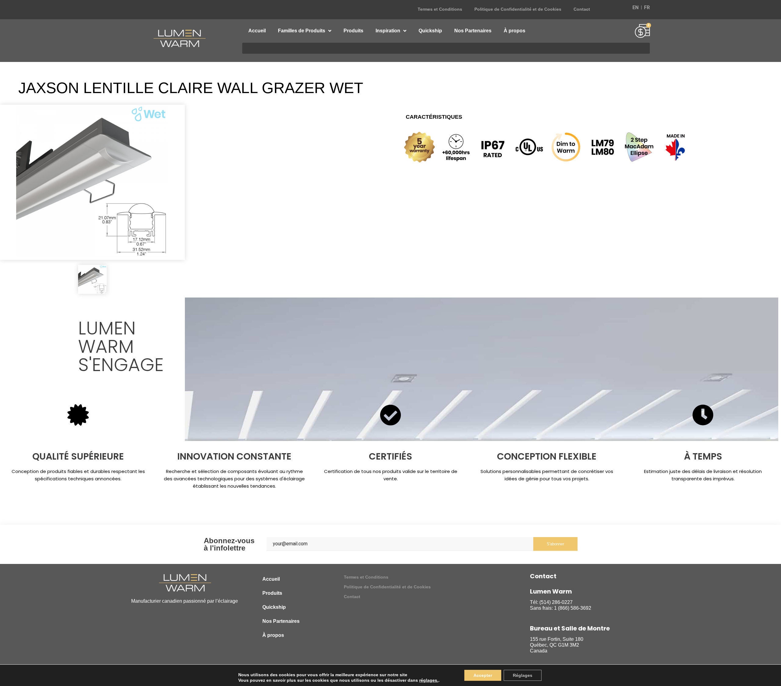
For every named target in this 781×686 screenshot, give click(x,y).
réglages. (428, 680)
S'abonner (555, 544)
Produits (353, 30)
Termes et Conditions (440, 9)
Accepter (482, 675)
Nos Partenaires (472, 30)
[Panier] (642, 31)
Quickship (430, 30)
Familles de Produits (301, 30)
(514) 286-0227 (556, 602)
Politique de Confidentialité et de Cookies (517, 9)
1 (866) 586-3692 (572, 608)
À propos (514, 30)
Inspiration (388, 30)
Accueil (257, 30)
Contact (582, 9)
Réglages (522, 675)
